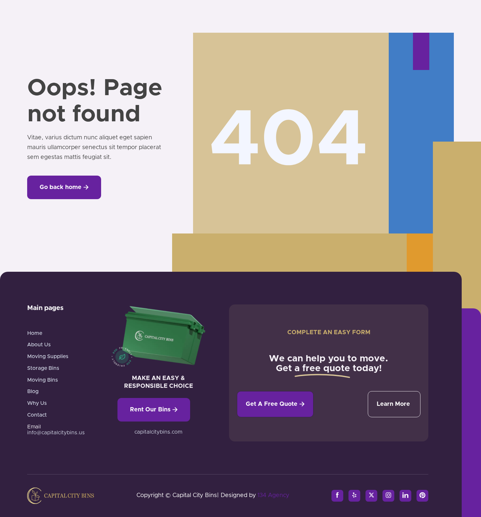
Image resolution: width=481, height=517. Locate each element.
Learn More (393, 404)
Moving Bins (42, 380)
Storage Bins (43, 368)
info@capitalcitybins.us (56, 432)
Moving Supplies (47, 356)
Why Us (37, 403)
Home (34, 333)
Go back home (64, 187)
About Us (39, 344)
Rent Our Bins (154, 410)
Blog (33, 391)
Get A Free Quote (275, 404)
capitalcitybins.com (158, 432)
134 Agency (273, 495)
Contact (37, 415)
